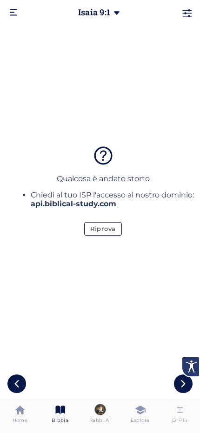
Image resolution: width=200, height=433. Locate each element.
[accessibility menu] (190, 366)
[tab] (20, 415)
